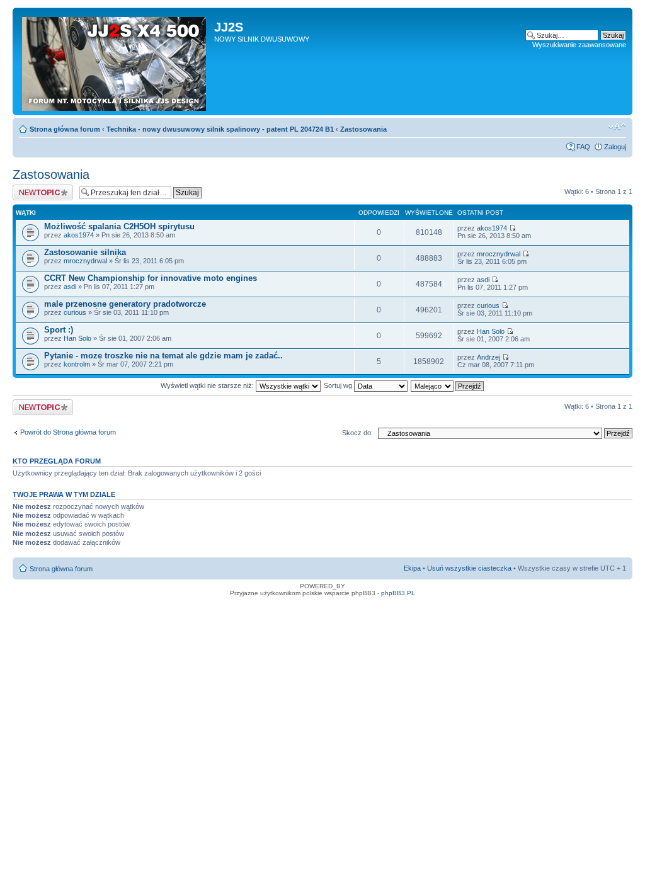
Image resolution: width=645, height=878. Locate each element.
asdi (70, 286)
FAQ (583, 147)
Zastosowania (363, 129)
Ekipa (412, 568)
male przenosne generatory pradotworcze (125, 304)
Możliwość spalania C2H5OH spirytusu (119, 226)
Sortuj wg (339, 385)
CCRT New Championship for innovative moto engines (150, 278)
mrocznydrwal (85, 261)
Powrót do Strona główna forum (68, 432)
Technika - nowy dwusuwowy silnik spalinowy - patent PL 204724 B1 (220, 129)
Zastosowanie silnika (85, 252)
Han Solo (77, 338)
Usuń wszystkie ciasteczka (469, 568)
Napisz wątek (33, 188)
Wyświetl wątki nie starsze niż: (208, 385)
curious (75, 312)
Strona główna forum (65, 129)
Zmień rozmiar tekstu (617, 126)
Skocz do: (357, 432)
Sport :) (58, 329)
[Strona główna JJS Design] (115, 61)
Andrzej (488, 357)
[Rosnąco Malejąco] (448, 385)
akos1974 (79, 235)
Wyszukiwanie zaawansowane (579, 44)
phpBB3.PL (398, 593)
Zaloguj (615, 147)
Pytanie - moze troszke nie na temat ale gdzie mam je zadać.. (163, 355)
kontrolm (77, 364)
